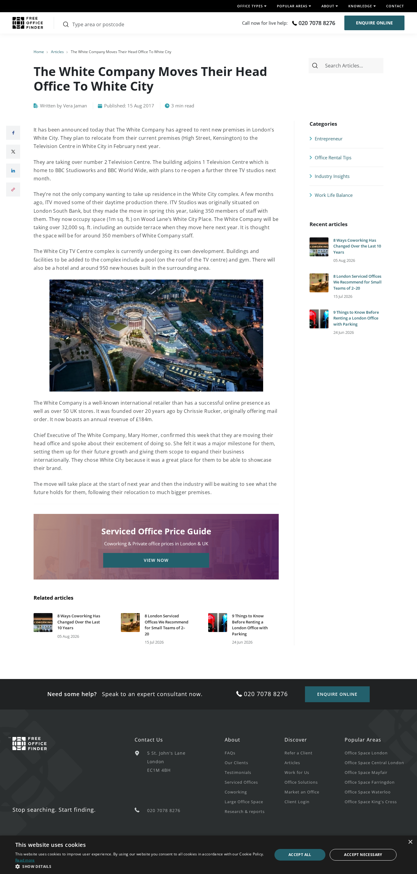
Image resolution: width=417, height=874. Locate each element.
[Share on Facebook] (13, 133)
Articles (57, 51)
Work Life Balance (333, 195)
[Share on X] (13, 152)
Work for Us (297, 772)
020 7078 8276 (317, 23)
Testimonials (238, 772)
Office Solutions (301, 782)
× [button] (410, 842)
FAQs (230, 753)
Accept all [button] (299, 854)
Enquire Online (374, 23)
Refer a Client (299, 753)
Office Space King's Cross (371, 801)
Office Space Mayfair (366, 772)
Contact (395, 6)
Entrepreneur (328, 138)
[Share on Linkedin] (13, 171)
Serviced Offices (241, 782)
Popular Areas (363, 739)
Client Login (297, 801)
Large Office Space (244, 801)
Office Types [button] (250, 6)
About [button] (327, 6)
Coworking (236, 792)
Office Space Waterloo (368, 792)
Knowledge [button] (360, 6)
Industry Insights (332, 176)
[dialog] (208, 855)
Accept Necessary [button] (363, 854)
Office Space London (366, 753)
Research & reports (245, 811)
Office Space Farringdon (370, 782)
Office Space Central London (374, 762)
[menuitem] (255, 752)
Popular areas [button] (292, 6)
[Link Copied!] (13, 189)
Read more (25, 860)
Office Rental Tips (332, 157)
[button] (139, 866)
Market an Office (302, 792)
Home (39, 51)
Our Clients (236, 762)
